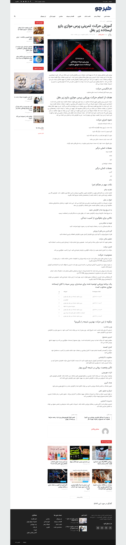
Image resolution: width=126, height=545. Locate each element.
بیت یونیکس (33, 524)
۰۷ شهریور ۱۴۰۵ (28, 112)
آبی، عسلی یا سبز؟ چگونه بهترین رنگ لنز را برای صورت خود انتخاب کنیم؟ (80, 487)
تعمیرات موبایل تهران (32, 522)
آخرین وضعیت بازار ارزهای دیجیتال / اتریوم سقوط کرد (25, 29)
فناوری (79, 16)
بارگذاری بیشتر (79, 497)
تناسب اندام (87, 16)
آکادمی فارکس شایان (32, 533)
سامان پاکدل (101, 34)
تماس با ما (105, 1)
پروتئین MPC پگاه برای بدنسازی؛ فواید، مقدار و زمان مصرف (102, 463)
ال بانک (35, 527)
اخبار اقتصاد (34, 519)
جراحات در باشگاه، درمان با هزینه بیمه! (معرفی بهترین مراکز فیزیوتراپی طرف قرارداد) (102, 487)
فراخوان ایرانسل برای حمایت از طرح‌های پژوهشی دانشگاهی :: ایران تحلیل (24, 48)
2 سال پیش (29, 31)
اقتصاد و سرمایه (70, 16)
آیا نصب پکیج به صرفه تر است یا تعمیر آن (23, 98)
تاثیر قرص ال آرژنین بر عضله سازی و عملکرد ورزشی (57, 486)
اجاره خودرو (41, 133)
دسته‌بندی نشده (58, 527)
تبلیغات (110, 1)
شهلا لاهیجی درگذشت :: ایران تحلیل (24, 38)
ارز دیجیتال (43, 16)
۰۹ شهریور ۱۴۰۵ (38, 92)
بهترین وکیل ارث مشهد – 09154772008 (31, 89)
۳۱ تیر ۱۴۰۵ (108, 491)
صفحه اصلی (107, 16)
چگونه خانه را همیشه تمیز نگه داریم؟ (24, 117)
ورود (16, 1)
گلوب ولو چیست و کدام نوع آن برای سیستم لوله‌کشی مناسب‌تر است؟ (24, 108)
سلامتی (61, 16)
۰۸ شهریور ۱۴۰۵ (28, 101)
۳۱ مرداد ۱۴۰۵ (108, 466)
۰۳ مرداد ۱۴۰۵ (63, 466)
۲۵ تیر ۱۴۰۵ (64, 489)
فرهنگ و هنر (97, 16)
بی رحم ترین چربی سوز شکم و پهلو (80, 462)
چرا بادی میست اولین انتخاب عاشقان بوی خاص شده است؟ (59, 463)
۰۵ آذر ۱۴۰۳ (92, 34)
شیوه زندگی (52, 16)
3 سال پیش (28, 41)
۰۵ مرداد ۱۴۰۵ (86, 464)
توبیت (35, 530)
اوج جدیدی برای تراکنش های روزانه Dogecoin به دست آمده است (24, 58)
